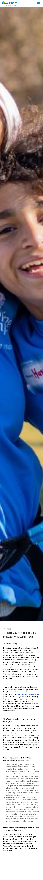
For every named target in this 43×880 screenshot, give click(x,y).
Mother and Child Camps (27, 660)
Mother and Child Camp (28, 694)
